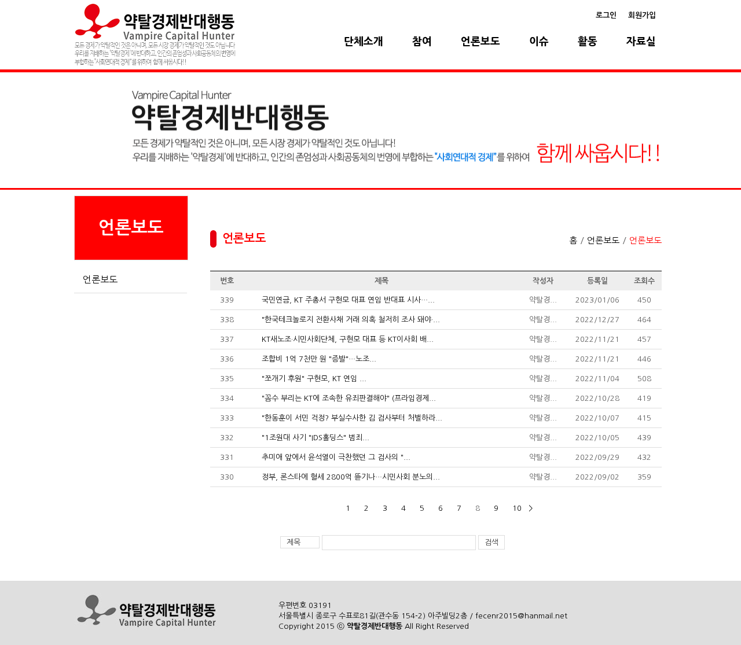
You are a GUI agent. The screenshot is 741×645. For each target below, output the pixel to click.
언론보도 (480, 41)
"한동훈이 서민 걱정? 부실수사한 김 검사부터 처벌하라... (352, 418)
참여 (422, 41)
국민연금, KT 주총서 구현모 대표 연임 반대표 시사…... (348, 300)
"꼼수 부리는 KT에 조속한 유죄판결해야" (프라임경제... (349, 398)
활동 (587, 41)
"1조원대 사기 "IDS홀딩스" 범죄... (315, 437)
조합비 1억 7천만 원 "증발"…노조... (319, 359)
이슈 (539, 41)
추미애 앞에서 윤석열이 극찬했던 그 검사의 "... (336, 457)
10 (517, 508)
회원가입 (642, 15)
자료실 (641, 41)
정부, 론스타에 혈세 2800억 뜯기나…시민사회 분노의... (351, 477)
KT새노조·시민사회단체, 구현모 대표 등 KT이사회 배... (348, 339)
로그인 (606, 15)
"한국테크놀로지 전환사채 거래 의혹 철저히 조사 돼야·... (351, 319)
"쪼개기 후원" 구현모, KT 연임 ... (314, 378)
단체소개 (363, 41)
